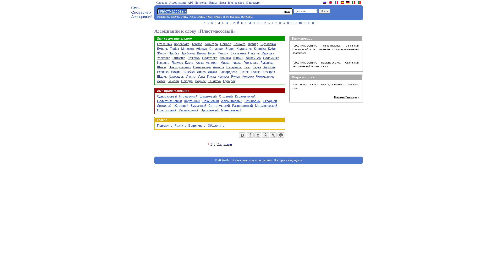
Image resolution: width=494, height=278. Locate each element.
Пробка (174, 53)
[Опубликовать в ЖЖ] (273, 135)
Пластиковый (166, 110)
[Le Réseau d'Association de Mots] (337, 2)
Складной (270, 101)
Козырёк (269, 72)
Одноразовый (167, 96)
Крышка (225, 58)
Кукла (189, 62)
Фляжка (223, 76)
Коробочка (181, 44)
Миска (225, 62)
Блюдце (187, 81)
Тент (247, 67)
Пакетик (254, 53)
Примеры (201, 2)
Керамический (245, 96)
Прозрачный (210, 110)
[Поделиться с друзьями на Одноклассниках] (265, 135)
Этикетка (179, 58)
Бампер (173, 81)
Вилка (201, 53)
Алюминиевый (231, 101)
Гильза (256, 72)
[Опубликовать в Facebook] (250, 135)
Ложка (212, 72)
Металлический (266, 105)
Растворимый (188, 110)
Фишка (236, 62)
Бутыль (162, 48)
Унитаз (190, 76)
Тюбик (174, 48)
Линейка (189, 72)
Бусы (212, 53)
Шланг (161, 67)
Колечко (248, 76)
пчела (192, 16)
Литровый (164, 105)
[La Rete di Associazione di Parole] (354, 2)
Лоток (161, 81)
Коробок (269, 67)
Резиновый (252, 101)
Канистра (211, 44)
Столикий (226, 96)
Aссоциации (177, 2)
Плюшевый (210, 101)
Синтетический (219, 105)
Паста (211, 76)
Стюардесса (228, 72)
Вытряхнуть (196, 125)
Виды (213, 2)
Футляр (253, 44)
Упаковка (163, 58)
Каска (199, 62)
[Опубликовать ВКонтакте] (242, 135)
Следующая (224, 144)
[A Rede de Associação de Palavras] (360, 2)
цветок (201, 16)
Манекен (187, 48)
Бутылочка (268, 44)
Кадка (257, 67)
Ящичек (177, 62)
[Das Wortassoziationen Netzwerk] (348, 2)
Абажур (201, 48)
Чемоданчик (265, 76)
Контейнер (253, 58)
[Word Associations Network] (331, 2)
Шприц (238, 58)
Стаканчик (164, 44)
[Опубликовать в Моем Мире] (280, 135)
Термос (197, 44)
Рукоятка (267, 62)
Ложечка (194, 58)
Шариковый (208, 96)
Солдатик (216, 48)
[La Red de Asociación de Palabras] (342, 2)
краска (218, 16)
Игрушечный (188, 96)
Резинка (163, 72)
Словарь (161, 2)
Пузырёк (229, 81)
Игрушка (268, 53)
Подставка (209, 58)
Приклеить (164, 125)
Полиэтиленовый (169, 101)
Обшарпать (216, 125)
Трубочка (188, 53)
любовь (175, 16)
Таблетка (214, 81)
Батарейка (234, 67)
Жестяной (181, 105)
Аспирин (212, 62)
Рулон (235, 76)
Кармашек (176, 76)
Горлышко (251, 62)
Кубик (272, 48)
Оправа (225, 44)
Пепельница (202, 67)
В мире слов (236, 2)
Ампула (218, 67)
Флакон (223, 53)
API (190, 2)
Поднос (200, 81)
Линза (201, 72)
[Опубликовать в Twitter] (257, 135)
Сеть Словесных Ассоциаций (141, 12)
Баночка (239, 44)
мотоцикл (247, 16)
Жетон (161, 53)
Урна (201, 76)
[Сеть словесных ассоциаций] (325, 2)
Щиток (244, 72)
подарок (235, 16)
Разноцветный (242, 105)
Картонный (192, 101)
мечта (184, 16)
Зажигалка (238, 53)
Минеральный (231, 110)
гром (226, 16)
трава (209, 16)
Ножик (175, 72)
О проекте (253, 2)
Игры (222, 2)
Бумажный (198, 105)
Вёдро (229, 48)
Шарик (162, 76)
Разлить (180, 125)
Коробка (260, 48)
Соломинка (271, 58)
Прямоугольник (180, 67)
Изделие (163, 62)
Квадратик (244, 48)
